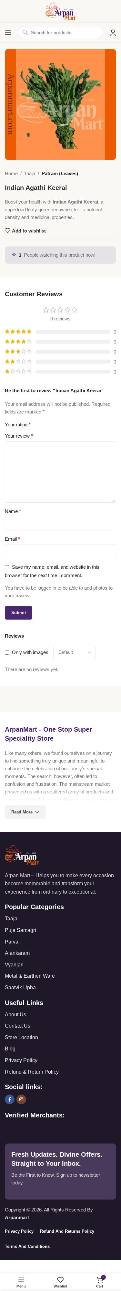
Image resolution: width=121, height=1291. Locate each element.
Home (11, 173)
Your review (19, 436)
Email (12, 539)
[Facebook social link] (10, 1099)
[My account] (112, 32)
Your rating (18, 424)
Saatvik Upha (20, 987)
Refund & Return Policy (32, 1072)
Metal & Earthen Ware (30, 976)
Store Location (21, 1037)
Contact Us (17, 1026)
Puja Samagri (20, 930)
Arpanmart (17, 1217)
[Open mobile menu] (8, 32)
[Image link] (22, 854)
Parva (11, 942)
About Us (15, 1014)
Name (13, 511)
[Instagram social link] (21, 1099)
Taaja (29, 173)
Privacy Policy (21, 1060)
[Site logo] (60, 11)
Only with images (30, 652)
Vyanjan (14, 964)
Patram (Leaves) (60, 173)
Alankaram (17, 953)
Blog (10, 1048)
